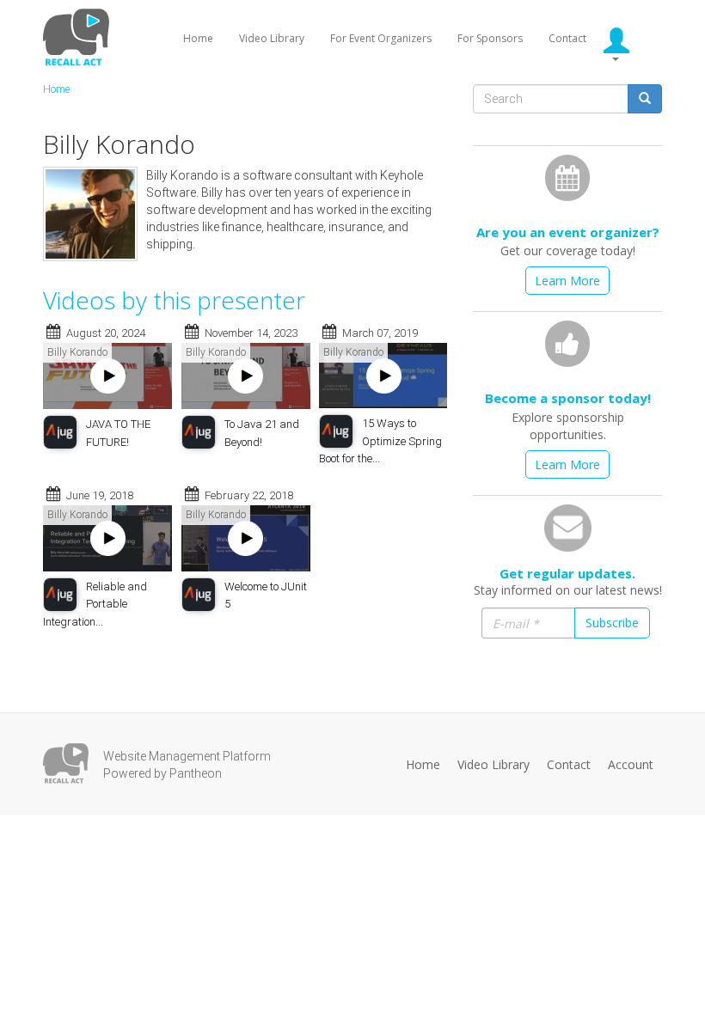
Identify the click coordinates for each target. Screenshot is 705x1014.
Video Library (271, 38)
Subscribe (612, 622)
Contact (567, 38)
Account (630, 764)
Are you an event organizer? (567, 232)
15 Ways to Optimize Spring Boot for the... (380, 441)
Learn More (567, 280)
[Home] (78, 37)
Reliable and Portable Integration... (95, 604)
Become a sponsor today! (568, 397)
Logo (66, 763)
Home (198, 38)
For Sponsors (490, 38)
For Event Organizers (381, 38)
